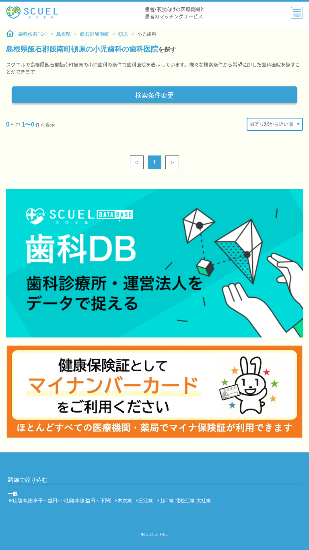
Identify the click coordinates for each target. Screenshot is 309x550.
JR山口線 (164, 500)
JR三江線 (143, 500)
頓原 (123, 34)
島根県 (63, 34)
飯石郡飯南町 (94, 34)
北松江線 (185, 500)
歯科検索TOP (32, 34)
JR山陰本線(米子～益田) (33, 500)
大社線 (203, 500)
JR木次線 (122, 500)
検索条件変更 (154, 95)
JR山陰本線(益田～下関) (85, 500)
